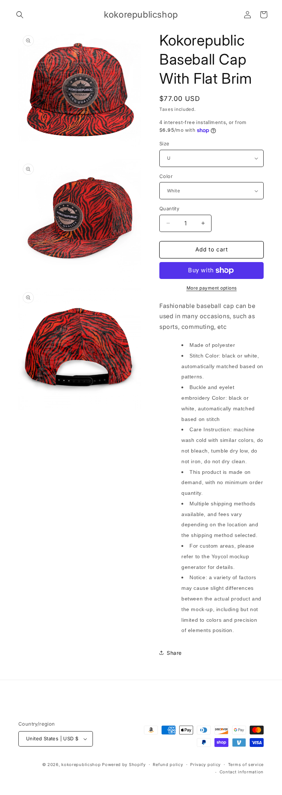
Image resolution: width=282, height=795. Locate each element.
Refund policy (168, 764)
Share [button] (174, 653)
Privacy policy (205, 764)
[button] (20, 15)
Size (164, 143)
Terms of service (246, 764)
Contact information (242, 771)
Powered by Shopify (124, 764)
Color (166, 176)
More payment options (212, 288)
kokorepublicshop (81, 764)
